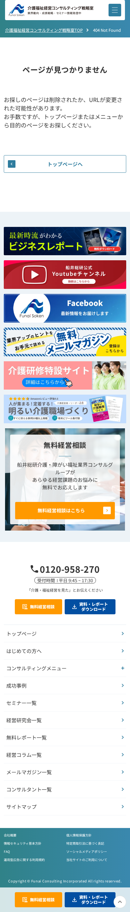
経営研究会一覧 (24, 720)
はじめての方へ (24, 651)
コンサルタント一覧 (29, 789)
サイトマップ (21, 806)
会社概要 (10, 835)
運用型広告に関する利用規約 (24, 859)
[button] (115, 10)
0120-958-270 (70, 569)
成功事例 (16, 685)
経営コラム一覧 (24, 754)
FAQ (7, 851)
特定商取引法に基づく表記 (85, 843)
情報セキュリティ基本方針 (22, 843)
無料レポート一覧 (26, 737)
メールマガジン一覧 (29, 772)
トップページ (21, 633)
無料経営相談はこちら (61, 510)
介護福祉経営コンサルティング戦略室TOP (44, 30)
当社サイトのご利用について (86, 859)
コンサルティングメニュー (36, 668)
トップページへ (65, 164)
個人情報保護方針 (79, 835)
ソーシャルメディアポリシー (86, 851)
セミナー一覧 (21, 703)
